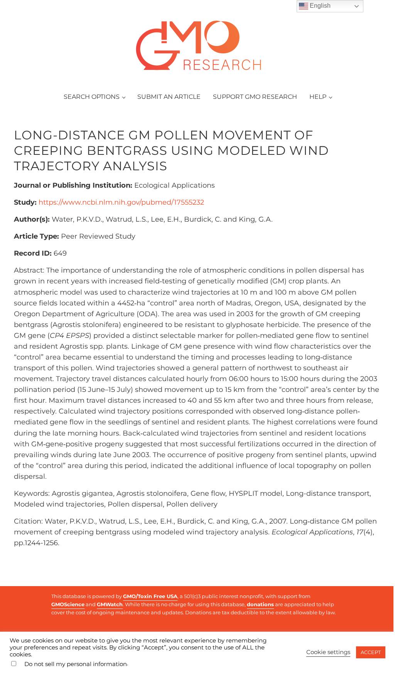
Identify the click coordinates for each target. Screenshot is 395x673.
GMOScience (67, 604)
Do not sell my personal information (75, 664)
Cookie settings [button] (328, 652)
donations (260, 604)
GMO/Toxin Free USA (150, 596)
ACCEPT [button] (371, 652)
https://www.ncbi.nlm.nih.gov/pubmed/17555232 (121, 202)
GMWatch (110, 604)
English (319, 5)
